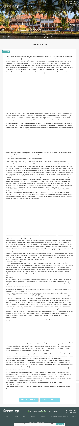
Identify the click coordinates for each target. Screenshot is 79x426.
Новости (15, 416)
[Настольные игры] (48, 210)
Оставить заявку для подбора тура (11, 1)
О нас (23, 416)
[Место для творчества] (65, 227)
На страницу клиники (50, 400)
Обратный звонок (23, 1)
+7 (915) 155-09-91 (51, 1)
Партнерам (33, 416)
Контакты (30, 1)
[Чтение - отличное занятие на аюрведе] (31, 210)
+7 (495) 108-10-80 (39, 1)
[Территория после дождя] (13, 85)
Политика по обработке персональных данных (63, 416)
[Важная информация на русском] (65, 141)
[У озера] (65, 102)
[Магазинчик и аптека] (48, 332)
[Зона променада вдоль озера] (13, 102)
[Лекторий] (31, 141)
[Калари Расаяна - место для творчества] (48, 227)
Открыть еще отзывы (29, 400)
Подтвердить (60, 424)
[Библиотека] (13, 210)
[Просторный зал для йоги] (13, 141)
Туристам (5, 416)
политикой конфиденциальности (28, 424)
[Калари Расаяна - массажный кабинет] (13, 332)
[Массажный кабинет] (31, 332)
